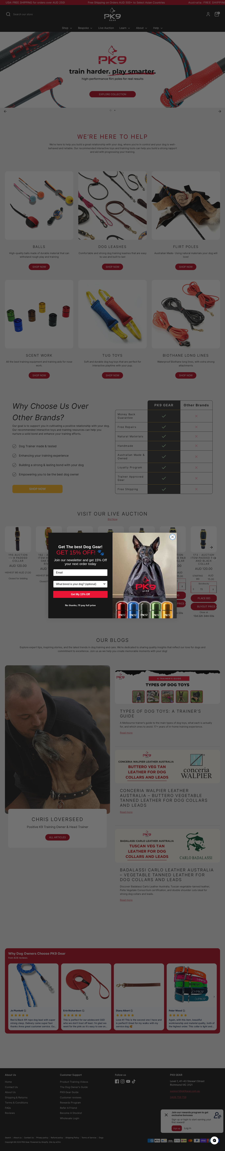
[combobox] (79, 584)
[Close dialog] (172, 537)
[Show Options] (104, 584)
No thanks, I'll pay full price (80, 605)
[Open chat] (214, 1140)
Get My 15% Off (80, 594)
